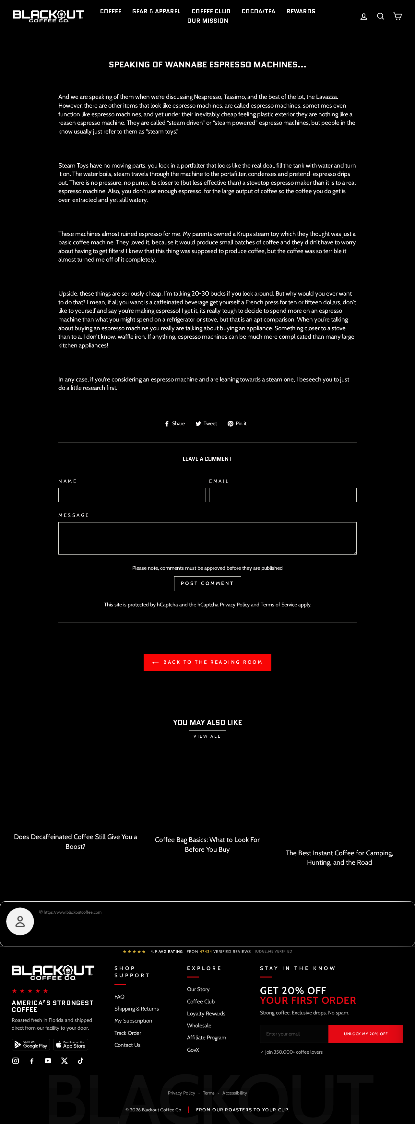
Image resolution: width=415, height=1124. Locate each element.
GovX (193, 1050)
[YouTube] (48, 1061)
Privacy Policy (235, 604)
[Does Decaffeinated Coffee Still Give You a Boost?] (75, 791)
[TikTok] (80, 1061)
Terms (209, 1093)
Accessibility (234, 1093)
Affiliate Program (206, 1037)
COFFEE (110, 11)
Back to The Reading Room (212, 662)
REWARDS (300, 11)
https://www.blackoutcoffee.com (72, 912)
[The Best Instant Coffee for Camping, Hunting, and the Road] (339, 800)
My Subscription (133, 1020)
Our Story (198, 989)
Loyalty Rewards (206, 1013)
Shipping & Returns (136, 1008)
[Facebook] (32, 1061)
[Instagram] (15, 1061)
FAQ (119, 996)
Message (74, 515)
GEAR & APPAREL (156, 11)
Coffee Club (201, 1001)
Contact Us (127, 1045)
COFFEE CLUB (211, 11)
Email (219, 481)
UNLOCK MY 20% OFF (366, 1033)
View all (207, 736)
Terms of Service (279, 604)
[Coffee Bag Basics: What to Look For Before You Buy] (207, 793)
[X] (64, 1061)
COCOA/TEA (258, 11)
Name (67, 481)
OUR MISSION (207, 21)
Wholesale (199, 1025)
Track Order (127, 1033)
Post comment (207, 583)
